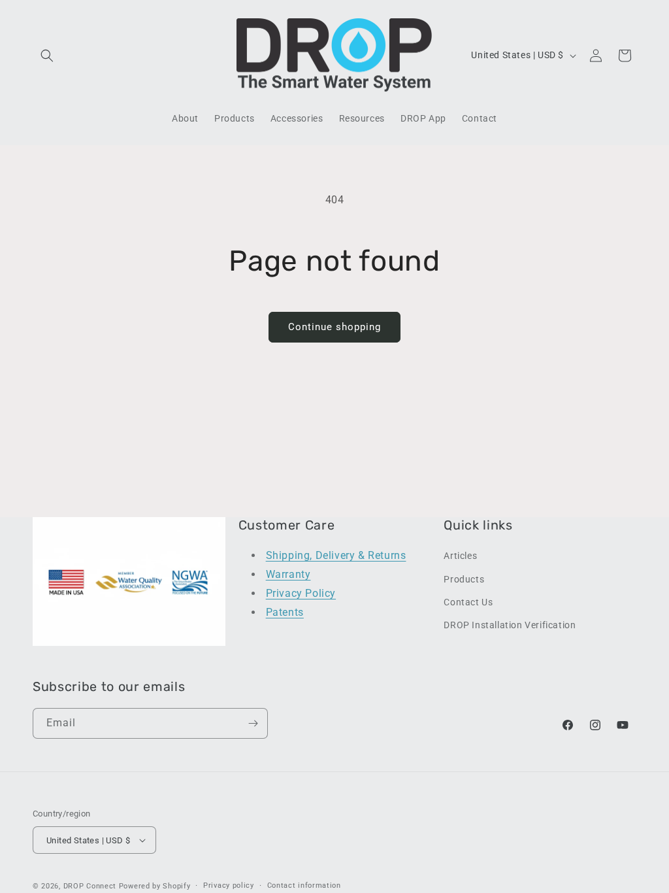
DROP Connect (89, 886)
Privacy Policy (301, 593)
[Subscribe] (252, 723)
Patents (285, 612)
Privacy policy (228, 885)
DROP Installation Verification (510, 625)
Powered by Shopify (155, 886)
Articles (460, 555)
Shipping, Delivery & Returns (336, 555)
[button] (47, 55)
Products (464, 579)
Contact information (304, 885)
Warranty (288, 574)
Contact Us (468, 602)
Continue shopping (334, 327)
